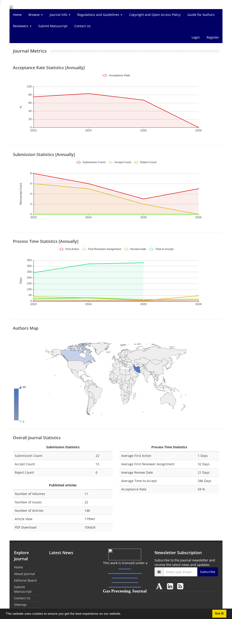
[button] (122, 614)
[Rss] (180, 586)
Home (17, 14)
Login (196, 37)
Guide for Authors (201, 14)
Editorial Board (25, 580)
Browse (35, 14)
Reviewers (21, 26)
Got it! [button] (219, 613)
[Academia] (160, 586)
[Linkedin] (171, 586)
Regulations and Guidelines (98, 14)
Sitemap (20, 604)
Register (213, 37)
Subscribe (207, 572)
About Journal (24, 574)
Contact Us (82, 26)
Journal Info (59, 14)
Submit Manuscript (53, 26)
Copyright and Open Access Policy (155, 14)
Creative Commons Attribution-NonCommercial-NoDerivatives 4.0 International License (125, 576)
